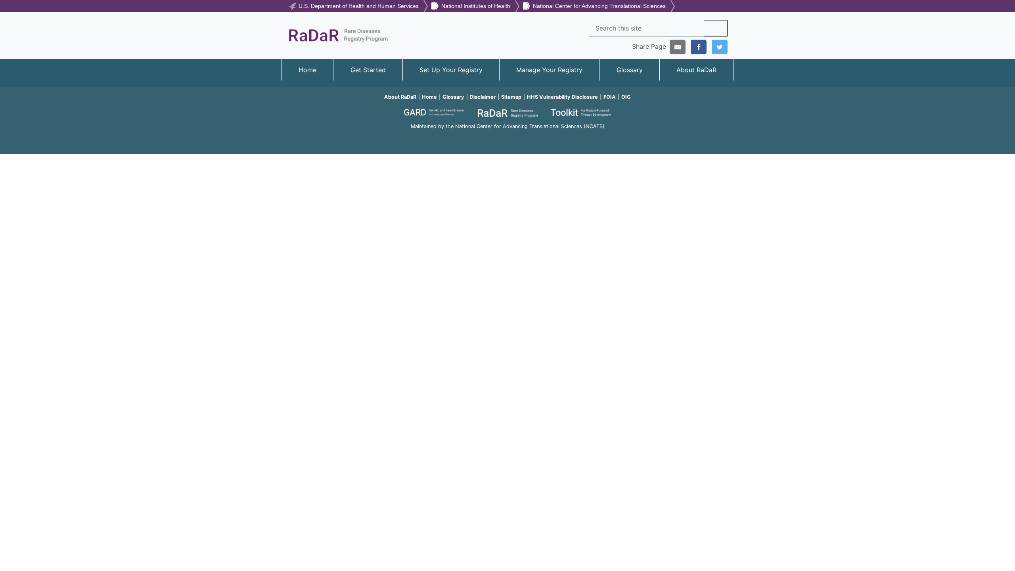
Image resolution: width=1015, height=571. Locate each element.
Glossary (630, 70)
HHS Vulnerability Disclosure (562, 97)
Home (307, 70)
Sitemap (511, 97)
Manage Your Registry (549, 70)
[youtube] (507, 137)
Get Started (368, 70)
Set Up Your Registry (451, 70)
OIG (626, 97)
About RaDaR (696, 70)
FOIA (609, 97)
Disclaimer (483, 97)
